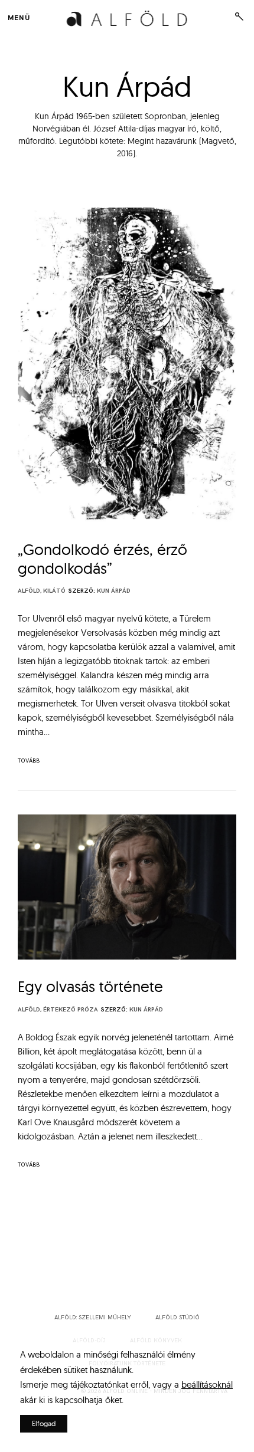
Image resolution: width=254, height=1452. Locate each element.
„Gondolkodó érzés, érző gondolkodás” (102, 559)
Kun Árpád (114, 590)
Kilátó (54, 590)
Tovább (29, 760)
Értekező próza (70, 1009)
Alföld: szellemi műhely (92, 1317)
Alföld (29, 590)
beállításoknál (207, 1384)
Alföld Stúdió (177, 1317)
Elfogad (44, 1423)
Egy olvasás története (90, 986)
